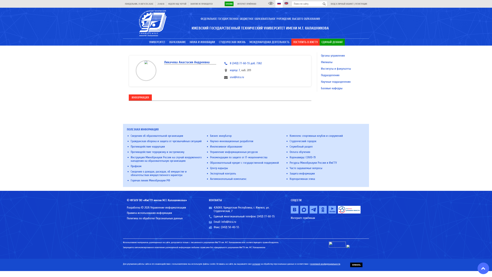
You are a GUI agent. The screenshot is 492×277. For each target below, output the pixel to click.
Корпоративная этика (302, 179)
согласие (256, 264)
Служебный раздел (301, 146)
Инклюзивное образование (226, 146)
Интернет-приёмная (246, 4)
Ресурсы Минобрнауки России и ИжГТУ (313, 162)
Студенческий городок (303, 141)
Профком (136, 166)
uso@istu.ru (237, 77)
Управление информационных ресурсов (234, 152)
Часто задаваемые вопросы (306, 168)
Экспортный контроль (223, 173)
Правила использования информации (149, 213)
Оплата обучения (300, 152)
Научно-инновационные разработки (231, 141)
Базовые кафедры (331, 88)
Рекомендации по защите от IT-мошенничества (238, 157)
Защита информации (302, 173)
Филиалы (326, 62)
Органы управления (333, 55)
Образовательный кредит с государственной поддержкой (244, 162)
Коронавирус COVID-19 (303, 157)
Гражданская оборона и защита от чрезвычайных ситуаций (166, 141)
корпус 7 (235, 70)
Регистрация (361, 4)
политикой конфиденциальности (325, 264)
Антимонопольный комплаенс (228, 179)
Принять (356, 265)
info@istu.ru (228, 222)
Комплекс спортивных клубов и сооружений (316, 136)
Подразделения (330, 75)
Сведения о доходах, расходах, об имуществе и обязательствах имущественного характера (159, 173)
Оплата (229, 4)
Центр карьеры (219, 168)
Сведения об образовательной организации (157, 136)
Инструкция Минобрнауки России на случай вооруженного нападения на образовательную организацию (166, 159)
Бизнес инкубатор (221, 136)
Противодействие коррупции (148, 146)
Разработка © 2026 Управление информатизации (156, 207)
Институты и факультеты (336, 68)
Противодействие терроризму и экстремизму (157, 152)
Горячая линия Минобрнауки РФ (150, 180)
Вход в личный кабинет (342, 4)
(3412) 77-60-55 (266, 216)
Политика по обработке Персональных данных (155, 218)
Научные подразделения (336, 81)
